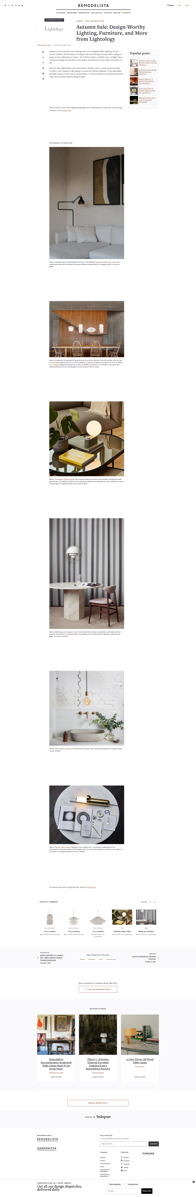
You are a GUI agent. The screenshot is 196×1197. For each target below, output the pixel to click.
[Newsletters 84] (22, 5)
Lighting (79, 21)
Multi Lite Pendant (146, 931)
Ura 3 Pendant (74, 931)
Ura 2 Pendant (50, 931)
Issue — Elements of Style (94, 21)
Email (125, 1170)
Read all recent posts (98, 1103)
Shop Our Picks (96, 12)
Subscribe (146, 1191)
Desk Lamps (91, 959)
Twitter (126, 1167)
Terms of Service (105, 1163)
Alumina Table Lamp (122, 931)
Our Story (117, 12)
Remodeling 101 (84, 12)
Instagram (127, 1160)
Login (187, 5)
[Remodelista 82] (15, 5)
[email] (43, 73)
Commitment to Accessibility (105, 1170)
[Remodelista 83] (19, 5)
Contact (102, 1160)
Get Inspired (60, 12)
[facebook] (43, 58)
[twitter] (43, 68)
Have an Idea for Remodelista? (105, 1175)
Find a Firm (108, 12)
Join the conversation (99, 989)
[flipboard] (43, 52)
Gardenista (126, 12)
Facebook (126, 1164)
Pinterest (126, 1157)
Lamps (101, 959)
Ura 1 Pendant (98, 931)
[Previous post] (150, 902)
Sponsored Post (111, 959)
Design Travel (72, 12)
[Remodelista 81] (12, 5)
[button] (170, 5)
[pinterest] (43, 63)
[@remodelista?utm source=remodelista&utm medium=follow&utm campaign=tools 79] (5, 5)
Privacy (102, 1166)
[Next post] (154, 902)
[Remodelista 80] (8, 5)
